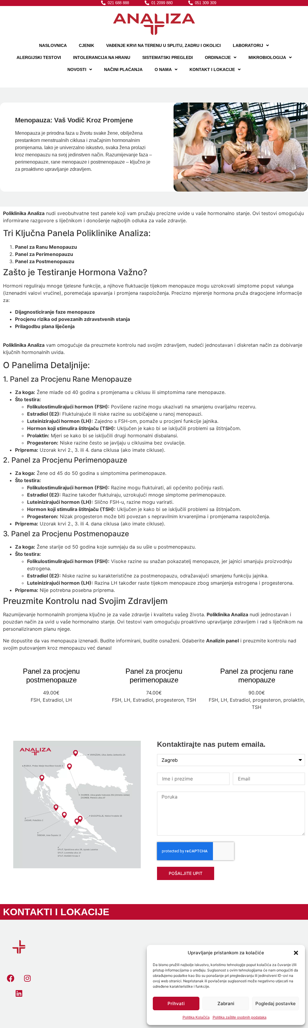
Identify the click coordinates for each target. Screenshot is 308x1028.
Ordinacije (218, 57)
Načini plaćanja (123, 69)
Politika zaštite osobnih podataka (239, 1017)
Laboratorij (248, 45)
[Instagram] (27, 978)
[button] (296, 953)
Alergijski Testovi (39, 57)
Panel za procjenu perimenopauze (153, 675)
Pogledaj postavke (275, 1003)
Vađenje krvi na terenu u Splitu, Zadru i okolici (163, 45)
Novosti (76, 69)
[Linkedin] (18, 993)
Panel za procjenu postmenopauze (51, 675)
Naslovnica (53, 45)
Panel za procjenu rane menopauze (256, 675)
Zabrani (225, 1003)
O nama (163, 69)
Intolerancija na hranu (101, 57)
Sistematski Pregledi (167, 57)
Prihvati (176, 1003)
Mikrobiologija (267, 57)
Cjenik (86, 45)
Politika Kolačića (196, 1017)
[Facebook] (10, 978)
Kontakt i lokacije (212, 69)
